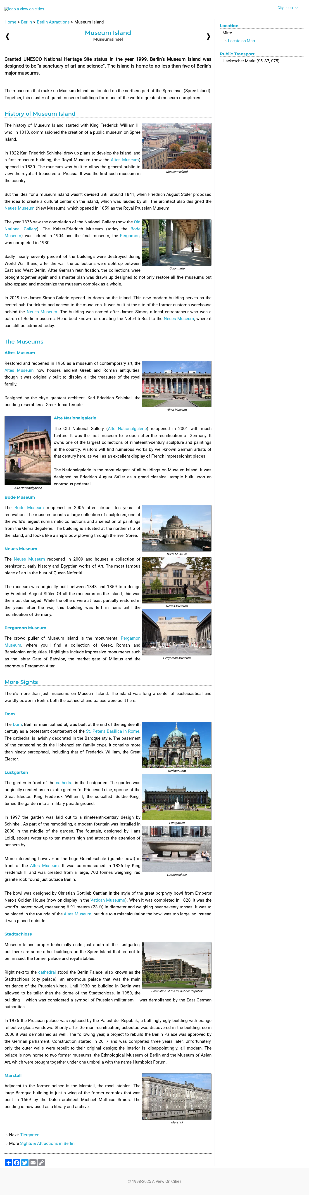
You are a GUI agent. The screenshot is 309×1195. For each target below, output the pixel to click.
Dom (17, 724)
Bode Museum (29, 507)
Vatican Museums (107, 900)
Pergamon (130, 235)
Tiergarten (29, 1134)
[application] (295, 8)
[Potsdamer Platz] (7, 36)
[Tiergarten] (208, 36)
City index (285, 8)
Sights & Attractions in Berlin (47, 1143)
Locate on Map (241, 40)
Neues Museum (20, 208)
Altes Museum (125, 159)
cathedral (65, 782)
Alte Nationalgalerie (127, 428)
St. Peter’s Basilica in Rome (112, 731)
